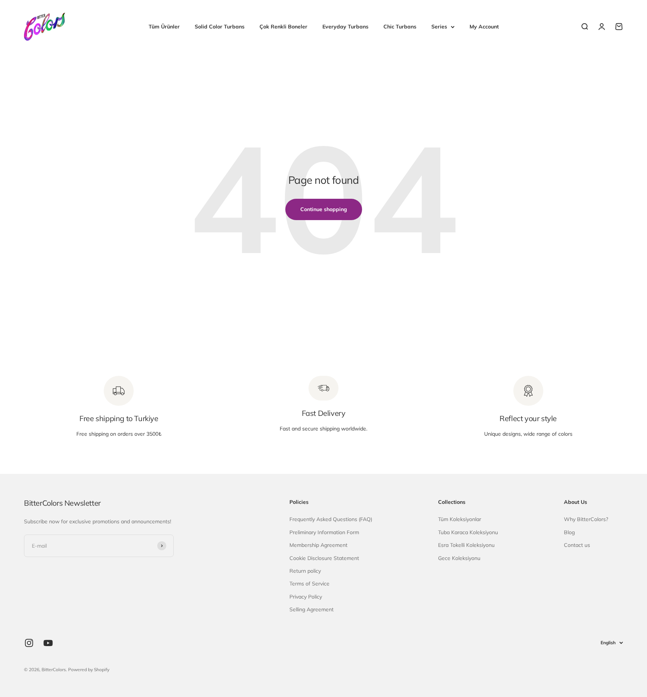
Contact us (577, 545)
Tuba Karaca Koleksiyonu (468, 532)
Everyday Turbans (345, 26)
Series (439, 26)
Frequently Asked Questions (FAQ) (330, 519)
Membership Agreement (318, 545)
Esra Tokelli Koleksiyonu (466, 545)
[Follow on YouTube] (48, 643)
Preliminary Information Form (324, 532)
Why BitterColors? (586, 519)
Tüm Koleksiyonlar (459, 519)
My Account (484, 26)
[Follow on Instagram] (29, 643)
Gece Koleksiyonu (459, 558)
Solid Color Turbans (219, 26)
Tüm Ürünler (164, 26)
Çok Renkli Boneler (283, 26)
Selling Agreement (311, 609)
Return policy (305, 570)
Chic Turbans (399, 26)
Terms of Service (309, 583)
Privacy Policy (305, 596)
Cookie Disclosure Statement (324, 558)
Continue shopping (323, 209)
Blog (569, 532)
